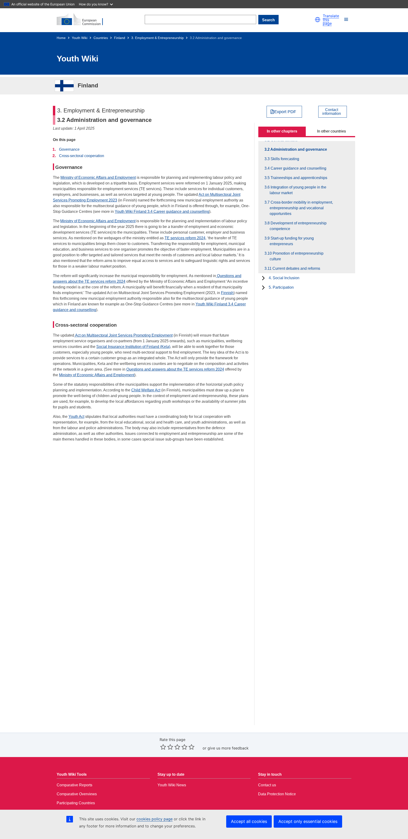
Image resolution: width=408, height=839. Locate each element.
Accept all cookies (249, 821)
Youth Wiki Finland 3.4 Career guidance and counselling (162, 212)
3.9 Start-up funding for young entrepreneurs (292, 241)
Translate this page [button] (331, 19)
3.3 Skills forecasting (284, 159)
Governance (69, 149)
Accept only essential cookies (307, 821)
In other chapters (282, 131)
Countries (101, 38)
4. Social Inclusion (284, 278)
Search (268, 20)
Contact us (267, 785)
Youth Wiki (79, 38)
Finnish (227, 293)
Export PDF (285, 112)
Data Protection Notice (277, 794)
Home (61, 38)
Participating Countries (76, 803)
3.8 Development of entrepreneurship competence (298, 226)
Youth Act (76, 417)
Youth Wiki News (171, 785)
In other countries (331, 131)
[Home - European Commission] (83, 19)
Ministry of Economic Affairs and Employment (98, 178)
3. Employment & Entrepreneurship (157, 38)
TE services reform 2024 (185, 238)
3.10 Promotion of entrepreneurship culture (296, 256)
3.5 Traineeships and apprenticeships (298, 178)
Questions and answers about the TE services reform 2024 (175, 369)
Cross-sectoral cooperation (81, 156)
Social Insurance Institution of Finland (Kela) (133, 347)
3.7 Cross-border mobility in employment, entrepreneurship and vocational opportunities (301, 208)
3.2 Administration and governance (298, 149)
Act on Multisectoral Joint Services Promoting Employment (123, 335)
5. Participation (281, 287)
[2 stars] (167, 747)
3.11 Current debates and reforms (295, 268)
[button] (317, 19)
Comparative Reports (74, 785)
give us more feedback (228, 748)
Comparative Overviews (77, 794)
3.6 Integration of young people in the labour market (298, 190)
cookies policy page (154, 819)
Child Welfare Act (145, 390)
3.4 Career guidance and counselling (298, 168)
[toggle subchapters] (263, 278)
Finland (119, 38)
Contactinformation (331, 112)
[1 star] (163, 747)
